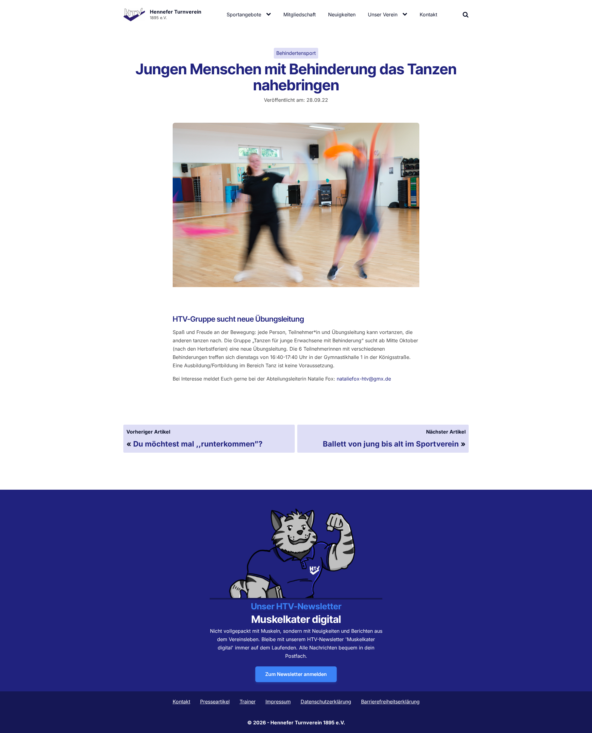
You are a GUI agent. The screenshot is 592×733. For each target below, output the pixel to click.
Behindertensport (296, 53)
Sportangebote (244, 14)
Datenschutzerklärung (326, 701)
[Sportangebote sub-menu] (269, 14)
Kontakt (428, 14)
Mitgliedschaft (299, 14)
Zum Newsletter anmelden (296, 674)
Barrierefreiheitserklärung (390, 701)
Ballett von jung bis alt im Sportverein (391, 443)
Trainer (248, 701)
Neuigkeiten (342, 14)
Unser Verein (382, 14)
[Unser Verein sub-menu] (406, 14)
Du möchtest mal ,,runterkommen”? (197, 443)
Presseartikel (215, 701)
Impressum (278, 701)
